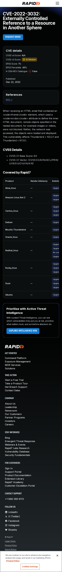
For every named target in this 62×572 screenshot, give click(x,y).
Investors (10, 421)
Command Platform (15, 358)
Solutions (10, 368)
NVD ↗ (9, 99)
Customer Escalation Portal (20, 485)
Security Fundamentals (17, 455)
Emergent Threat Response (20, 441)
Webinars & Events (15, 444)
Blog (7, 437)
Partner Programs (15, 417)
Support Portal (13, 471)
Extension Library (14, 478)
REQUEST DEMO (13, 37)
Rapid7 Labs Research (17, 448)
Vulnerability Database (17, 451)
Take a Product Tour (16, 383)
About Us (10, 403)
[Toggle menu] (57, 3)
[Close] (57, 555)
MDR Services (12, 365)
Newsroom (11, 410)
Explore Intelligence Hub (23, 331)
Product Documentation (18, 475)
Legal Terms (10, 541)
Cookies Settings (30, 567)
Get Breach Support (16, 386)
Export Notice (10, 549)
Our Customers (13, 414)
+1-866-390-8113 (14, 499)
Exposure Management (17, 361)
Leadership (11, 407)
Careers (9, 424)
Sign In (9, 468)
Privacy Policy (11, 545)
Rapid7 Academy (14, 482)
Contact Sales (12, 390)
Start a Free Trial (14, 380)
